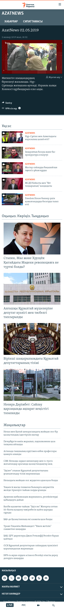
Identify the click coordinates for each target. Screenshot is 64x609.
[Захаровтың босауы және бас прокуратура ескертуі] (12, 153)
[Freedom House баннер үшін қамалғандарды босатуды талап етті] (12, 199)
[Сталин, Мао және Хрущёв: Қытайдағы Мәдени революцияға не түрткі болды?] (32, 238)
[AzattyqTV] (38, 605)
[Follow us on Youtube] (18, 578)
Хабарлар (11, 21)
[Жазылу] (46, 578)
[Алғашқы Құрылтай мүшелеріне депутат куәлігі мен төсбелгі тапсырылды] (32, 289)
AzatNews (30, 133)
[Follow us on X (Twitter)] (11, 578)
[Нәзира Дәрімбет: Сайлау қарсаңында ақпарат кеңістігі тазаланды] (32, 385)
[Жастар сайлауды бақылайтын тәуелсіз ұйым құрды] (12, 168)
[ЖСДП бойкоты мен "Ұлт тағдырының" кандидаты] (12, 184)
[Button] (7, 103)
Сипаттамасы (33, 21)
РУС (24, 605)
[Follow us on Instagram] (25, 578)
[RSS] (39, 578)
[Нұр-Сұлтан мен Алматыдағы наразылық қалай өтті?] (12, 137)
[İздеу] (53, 605)
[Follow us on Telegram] (32, 578)
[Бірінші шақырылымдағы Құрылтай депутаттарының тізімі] (32, 339)
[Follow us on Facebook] (4, 578)
